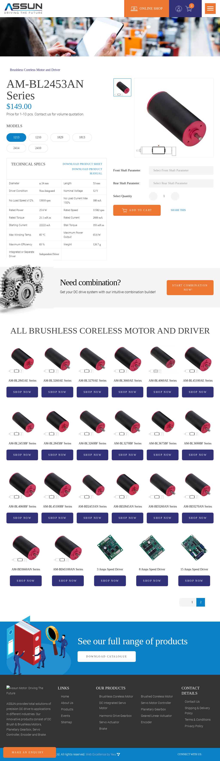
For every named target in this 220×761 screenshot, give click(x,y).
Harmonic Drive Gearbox (115, 715)
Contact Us (192, 701)
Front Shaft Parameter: (127, 170)
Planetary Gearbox (153, 709)
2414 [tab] (16, 148)
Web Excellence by (101, 754)
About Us (67, 703)
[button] (181, 170)
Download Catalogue (106, 656)
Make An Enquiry (28, 752)
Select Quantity (122, 196)
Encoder (146, 722)
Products (67, 709)
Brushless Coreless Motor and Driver (34, 70)
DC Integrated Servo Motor (112, 705)
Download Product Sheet (82, 164)
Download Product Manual (86, 171)
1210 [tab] (38, 137)
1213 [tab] (16, 137)
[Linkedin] (212, 754)
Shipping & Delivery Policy (197, 710)
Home (65, 696)
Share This (178, 210)
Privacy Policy (194, 726)
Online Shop (151, 8)
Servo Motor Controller (156, 703)
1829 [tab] (60, 137)
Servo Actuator (109, 722)
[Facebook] (206, 754)
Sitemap (66, 722)
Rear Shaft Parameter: (126, 183)
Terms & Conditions (198, 719)
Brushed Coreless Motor (157, 696)
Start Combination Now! (190, 287)
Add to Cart (140, 210)
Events (65, 715)
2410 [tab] (38, 148)
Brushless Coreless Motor (116, 696)
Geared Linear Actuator (156, 715)
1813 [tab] (82, 137)
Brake (103, 728)
